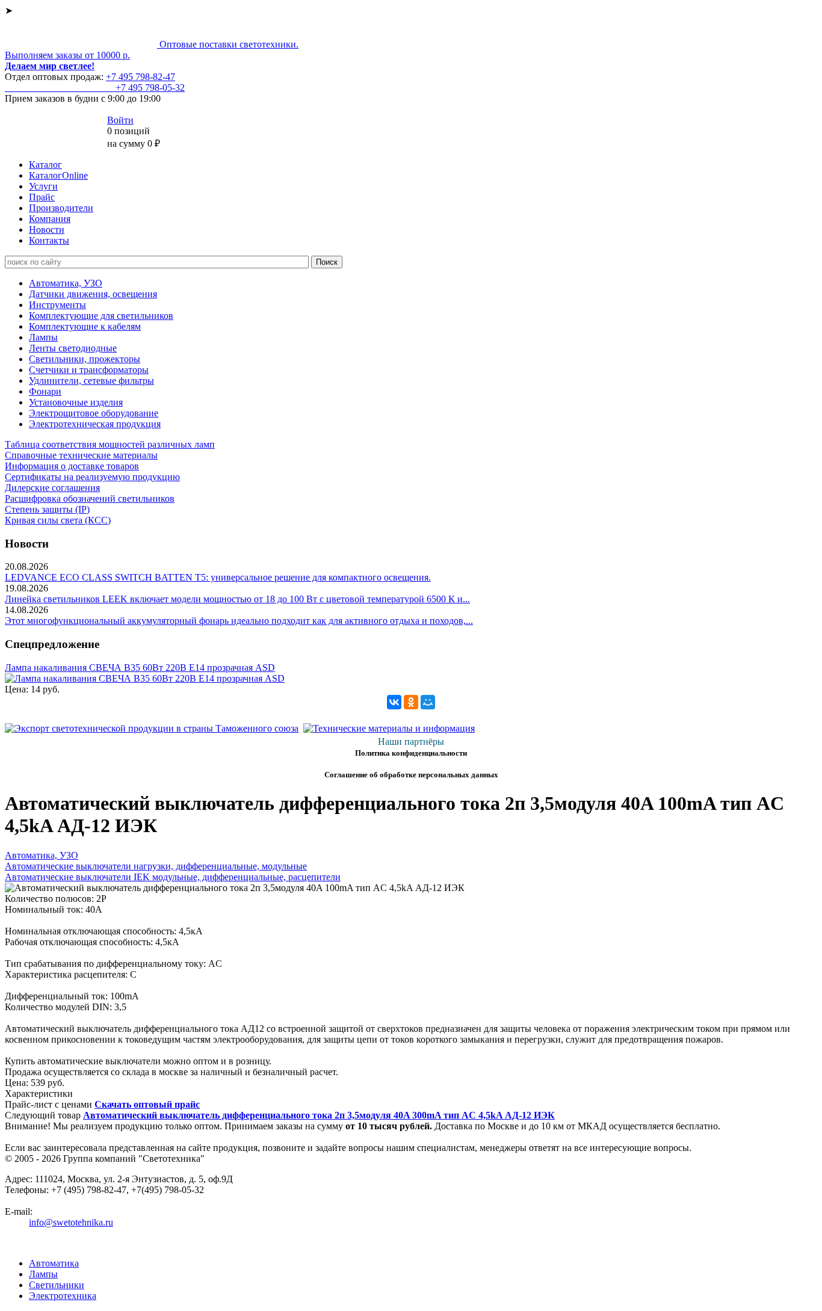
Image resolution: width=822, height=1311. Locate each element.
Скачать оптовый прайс (147, 1104)
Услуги (43, 186)
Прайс (42, 197)
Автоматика (54, 1263)
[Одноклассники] (411, 702)
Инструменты (57, 305)
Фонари (45, 391)
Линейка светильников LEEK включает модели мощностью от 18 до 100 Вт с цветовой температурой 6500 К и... (237, 599)
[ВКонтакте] (394, 702)
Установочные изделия (76, 402)
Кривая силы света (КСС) (58, 520)
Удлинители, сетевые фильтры (91, 380)
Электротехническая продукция (95, 424)
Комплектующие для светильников (101, 315)
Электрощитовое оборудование (93, 413)
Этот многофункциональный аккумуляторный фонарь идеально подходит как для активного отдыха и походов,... (239, 620)
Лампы (43, 337)
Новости (46, 229)
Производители (61, 208)
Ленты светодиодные (73, 348)
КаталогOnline (58, 175)
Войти (120, 120)
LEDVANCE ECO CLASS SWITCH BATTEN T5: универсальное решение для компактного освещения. (218, 577)
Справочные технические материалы (81, 455)
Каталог (45, 164)
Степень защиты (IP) (47, 509)
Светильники (56, 1285)
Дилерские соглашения (52, 488)
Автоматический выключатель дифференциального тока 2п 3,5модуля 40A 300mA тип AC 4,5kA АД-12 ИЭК (319, 1115)
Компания (49, 219)
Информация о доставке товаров (72, 466)
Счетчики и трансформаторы (89, 370)
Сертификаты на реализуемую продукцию (92, 477)
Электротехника (62, 1296)
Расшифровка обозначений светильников (90, 498)
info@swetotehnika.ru (71, 1222)
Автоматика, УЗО (65, 283)
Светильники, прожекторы (84, 359)
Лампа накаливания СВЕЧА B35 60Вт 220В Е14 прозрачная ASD (140, 667)
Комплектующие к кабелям (85, 326)
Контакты (49, 240)
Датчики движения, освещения (93, 294)
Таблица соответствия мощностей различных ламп (110, 444)
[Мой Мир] (428, 702)
